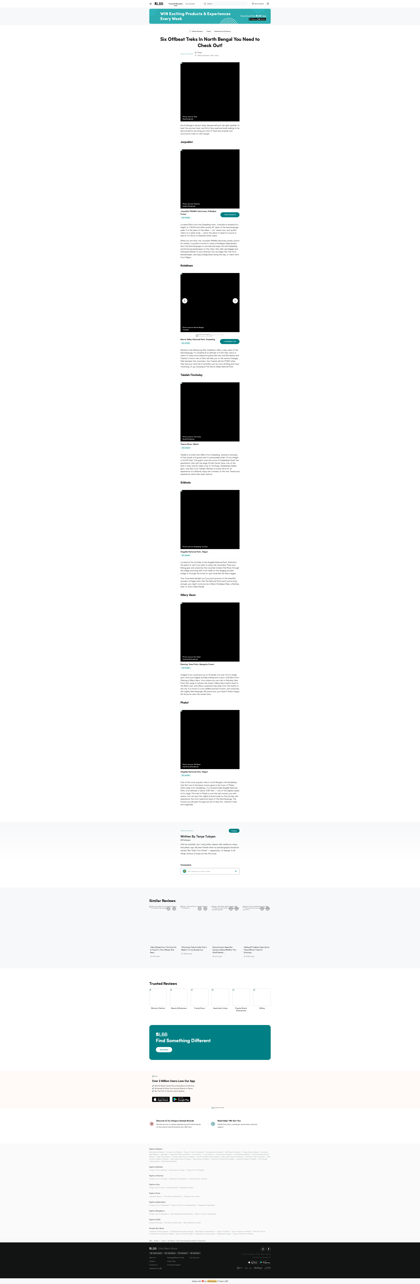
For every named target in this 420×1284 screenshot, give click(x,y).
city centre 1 (197, 1154)
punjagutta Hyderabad (206, 1205)
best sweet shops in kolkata (232, 1157)
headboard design (224, 1234)
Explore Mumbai (156, 1167)
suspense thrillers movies (158, 1231)
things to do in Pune (192, 1196)
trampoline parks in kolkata (180, 1154)
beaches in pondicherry (178, 1179)
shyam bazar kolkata (251, 1152)
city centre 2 (209, 1154)
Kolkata (156, 1241)
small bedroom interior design (182, 1231)
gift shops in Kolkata (233, 1152)
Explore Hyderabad (157, 1202)
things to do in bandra (195, 1170)
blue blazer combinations (205, 1231)
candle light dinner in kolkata (183, 1157)
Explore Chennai (156, 1176)
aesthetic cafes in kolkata (255, 1157)
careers (152, 1261)
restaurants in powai (177, 1170)
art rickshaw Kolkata (241, 1154)
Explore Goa (154, 1184)
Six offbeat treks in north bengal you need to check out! (187, 1241)
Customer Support (174, 1265)
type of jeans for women (241, 1231)
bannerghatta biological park (182, 1214)
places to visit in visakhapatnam (184, 1205)
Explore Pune (154, 1193)
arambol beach (172, 1187)
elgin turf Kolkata (163, 1157)
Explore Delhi (154, 1219)
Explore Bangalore (157, 1211)
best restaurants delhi (192, 1223)
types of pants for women (243, 1234)
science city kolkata (174, 1152)
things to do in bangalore (159, 1214)
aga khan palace (155, 1196)
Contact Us (153, 1265)
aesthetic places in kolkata (246, 1159)
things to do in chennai (158, 1179)
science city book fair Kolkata (222, 1159)
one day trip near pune (173, 1196)
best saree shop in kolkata (181, 1159)
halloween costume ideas (205, 1234)
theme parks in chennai (198, 1179)
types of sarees (223, 1231)
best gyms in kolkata (201, 1159)
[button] (258, 4)
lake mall (163, 1154)
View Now (164, 1049)
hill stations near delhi (173, 1223)
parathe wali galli (155, 1223)
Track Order (171, 1261)
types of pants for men (184, 1234)
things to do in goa (156, 1187)
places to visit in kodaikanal (205, 1214)
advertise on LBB (155, 1268)
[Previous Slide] (184, 301)
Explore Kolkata (155, 1149)
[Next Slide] (235, 301)
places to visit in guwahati (194, 1152)
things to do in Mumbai (158, 1170)
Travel (163, 1241)
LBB (150, 1241)
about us (152, 1257)
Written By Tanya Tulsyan (198, 836)
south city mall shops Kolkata (208, 1157)
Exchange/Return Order (175, 1257)
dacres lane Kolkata (224, 1154)
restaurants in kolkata (214, 1152)
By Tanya (198, 52)
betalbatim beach (186, 1187)
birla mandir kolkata (156, 1152)
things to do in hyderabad (159, 1205)
